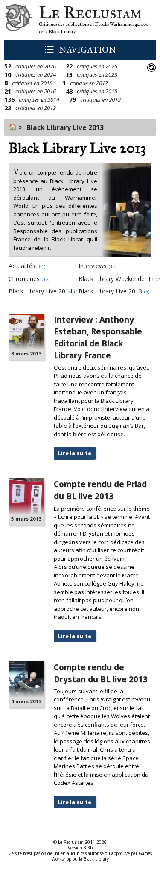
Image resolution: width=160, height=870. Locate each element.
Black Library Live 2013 (65, 127)
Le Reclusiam (18, 20)
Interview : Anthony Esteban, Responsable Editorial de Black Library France (98, 337)
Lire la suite (74, 453)
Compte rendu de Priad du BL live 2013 (100, 490)
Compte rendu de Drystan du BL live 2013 (101, 673)
